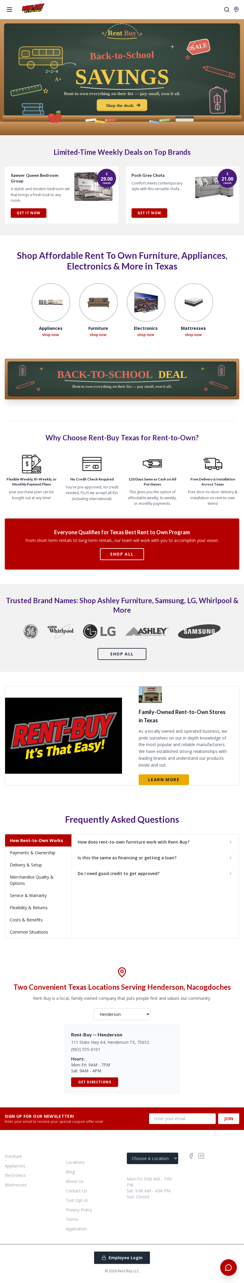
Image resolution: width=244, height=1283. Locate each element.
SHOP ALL (122, 554)
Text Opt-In (77, 1200)
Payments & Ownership (32, 852)
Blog (70, 1172)
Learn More (163, 779)
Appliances (15, 1166)
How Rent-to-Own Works (36, 840)
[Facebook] (191, 1156)
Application (76, 1229)
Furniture (13, 1156)
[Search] (227, 9)
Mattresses (15, 1185)
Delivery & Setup (26, 865)
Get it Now (28, 212)
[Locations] (236, 9)
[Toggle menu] (9, 9)
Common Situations (29, 932)
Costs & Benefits (26, 920)
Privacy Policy (79, 1210)
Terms (72, 1219)
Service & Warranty (28, 895)
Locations (75, 1162)
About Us (75, 1181)
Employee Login (126, 1257)
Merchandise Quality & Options (32, 880)
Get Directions (94, 1082)
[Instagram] (201, 1156)
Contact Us (76, 1191)
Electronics (15, 1175)
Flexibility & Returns (29, 907)
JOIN (228, 1118)
